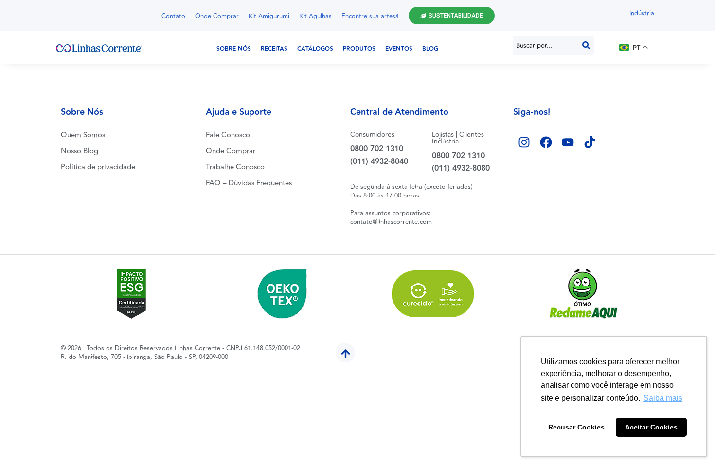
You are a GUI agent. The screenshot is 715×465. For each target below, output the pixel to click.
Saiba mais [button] (663, 398)
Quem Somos (83, 135)
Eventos (398, 49)
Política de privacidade (98, 167)
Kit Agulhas (315, 16)
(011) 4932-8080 (461, 168)
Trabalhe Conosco (235, 167)
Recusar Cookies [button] (576, 427)
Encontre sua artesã (370, 16)
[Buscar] (586, 45)
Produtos (359, 49)
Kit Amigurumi (269, 16)
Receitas (274, 49)
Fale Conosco (228, 135)
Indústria (641, 13)
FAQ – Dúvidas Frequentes (249, 183)
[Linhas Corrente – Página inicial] (99, 48)
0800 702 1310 (376, 149)
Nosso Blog (79, 151)
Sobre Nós (233, 49)
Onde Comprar (217, 16)
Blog (430, 49)
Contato (173, 16)
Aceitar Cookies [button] (651, 427)
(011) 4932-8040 (379, 162)
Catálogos (315, 49)
